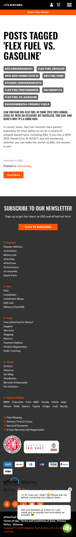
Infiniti (55, 402)
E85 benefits (53, 90)
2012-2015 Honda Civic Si (22, 75)
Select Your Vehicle (38, 12)
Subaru (26, 406)
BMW (7, 402)
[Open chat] (67, 528)
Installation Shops (14, 298)
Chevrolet (17, 402)
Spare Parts (10, 275)
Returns (8, 338)
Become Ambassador (16, 382)
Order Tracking (12, 350)
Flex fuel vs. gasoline (21, 97)
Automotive (10, 250)
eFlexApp (9, 259)
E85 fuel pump (54, 75)
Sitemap (18, 524)
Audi (55, 406)
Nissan (7, 406)
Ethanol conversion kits (23, 83)
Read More (13, 175)
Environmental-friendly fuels (27, 104)
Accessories (10, 271)
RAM (16, 406)
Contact (8, 366)
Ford (28, 402)
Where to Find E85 (14, 307)
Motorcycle (10, 254)
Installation (10, 294)
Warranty (9, 330)
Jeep (63, 402)
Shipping (8, 334)
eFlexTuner (10, 263)
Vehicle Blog (24, 166)
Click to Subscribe (38, 227)
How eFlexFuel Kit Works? (18, 322)
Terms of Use (11, 520)
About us (9, 370)
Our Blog (8, 374)
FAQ (6, 290)
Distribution (10, 378)
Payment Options (13, 342)
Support (8, 326)
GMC (36, 402)
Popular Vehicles (13, 246)
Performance (11, 267)
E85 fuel (8, 302)
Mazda (64, 406)
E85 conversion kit (19, 68)
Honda (45, 402)
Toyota (36, 406)
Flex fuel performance (21, 90)
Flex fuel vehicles (51, 68)
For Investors (11, 386)
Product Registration (15, 346)
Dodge (46, 406)
